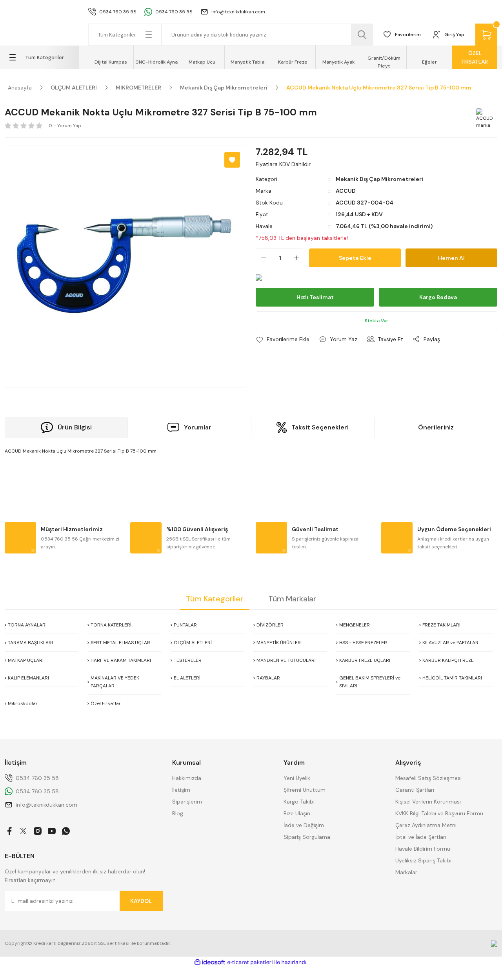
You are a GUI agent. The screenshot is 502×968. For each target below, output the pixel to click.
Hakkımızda (186, 778)
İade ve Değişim (304, 825)
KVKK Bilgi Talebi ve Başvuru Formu (439, 813)
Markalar (406, 872)
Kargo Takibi (299, 801)
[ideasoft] (210, 962)
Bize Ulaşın (297, 813)
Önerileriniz (436, 427)
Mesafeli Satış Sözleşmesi (428, 778)
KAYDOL (141, 900)
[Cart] (486, 35)
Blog (177, 813)
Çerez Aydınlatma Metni (426, 825)
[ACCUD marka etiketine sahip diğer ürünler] (485, 118)
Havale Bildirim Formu (422, 848)
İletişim (181, 789)
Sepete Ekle (355, 257)
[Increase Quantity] (298, 257)
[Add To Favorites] (232, 160)
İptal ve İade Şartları (420, 836)
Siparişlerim (187, 801)
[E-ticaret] (250, 962)
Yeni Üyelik (297, 778)
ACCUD (346, 190)
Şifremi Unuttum (305, 789)
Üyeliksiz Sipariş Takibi (423, 860)
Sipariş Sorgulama (307, 836)
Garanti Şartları (414, 789)
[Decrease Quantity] (261, 257)
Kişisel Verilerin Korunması (428, 801)
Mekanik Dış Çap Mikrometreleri (379, 179)
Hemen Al (451, 257)
